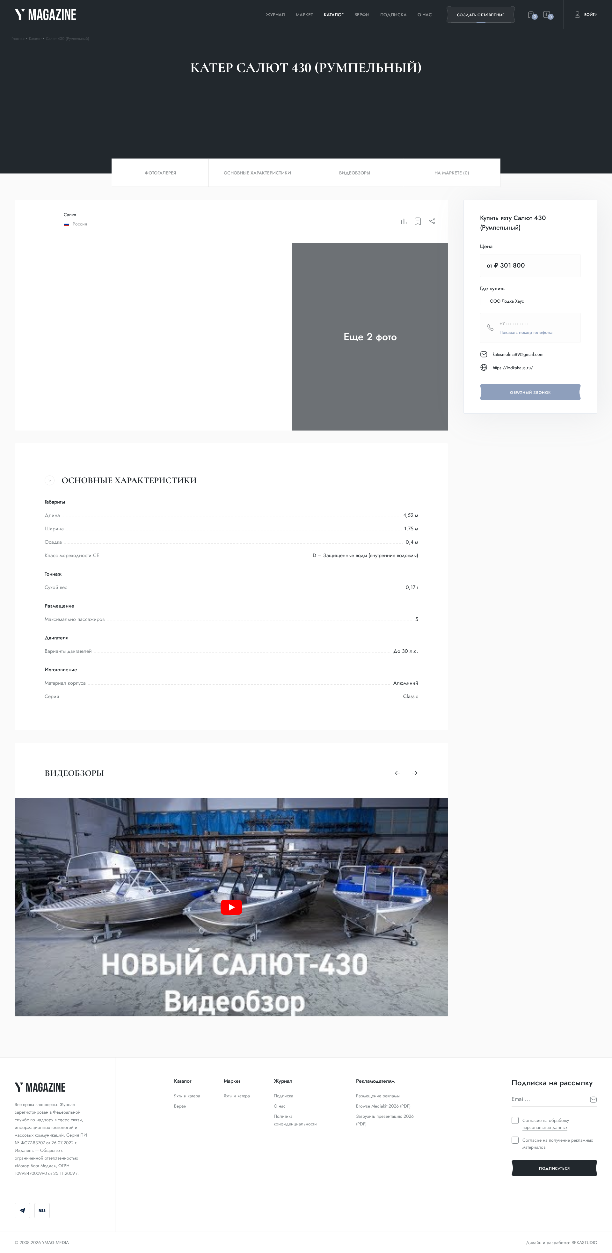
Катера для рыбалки (235, 95)
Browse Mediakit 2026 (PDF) (383, 1106)
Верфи (361, 14)
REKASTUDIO (584, 1242)
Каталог (334, 14)
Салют (70, 214)
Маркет (304, 14)
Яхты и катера (187, 1096)
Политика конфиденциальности (295, 1120)
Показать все (375, 95)
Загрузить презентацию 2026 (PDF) (385, 1120)
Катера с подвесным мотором (309, 95)
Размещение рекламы (378, 1096)
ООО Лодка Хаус (507, 301)
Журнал (275, 14)
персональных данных (544, 1127)
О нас (425, 14)
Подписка (393, 14)
